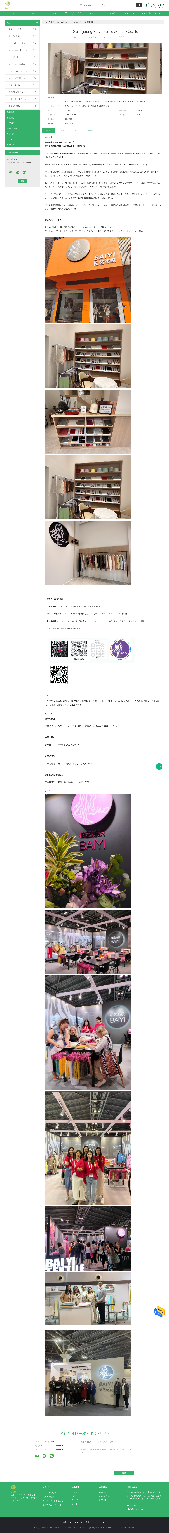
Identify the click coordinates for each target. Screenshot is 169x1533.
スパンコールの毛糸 (22, 64)
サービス (76, 130)
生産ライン (104, 1492)
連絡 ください (130, 13)
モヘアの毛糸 (22, 36)
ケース (9, 139)
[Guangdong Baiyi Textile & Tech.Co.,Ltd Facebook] (146, 5)
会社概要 (48, 130)
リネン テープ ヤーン (22, 99)
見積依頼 (10, 145)
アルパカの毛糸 (22, 29)
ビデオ (53, 13)
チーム (91, 130)
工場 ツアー (92, 13)
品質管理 (111, 13)
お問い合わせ (12, 128)
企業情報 (10, 112)
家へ (15, 13)
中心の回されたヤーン (22, 92)
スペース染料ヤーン (22, 78)
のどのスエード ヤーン (22, 50)
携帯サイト (101, 1522)
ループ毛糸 (22, 57)
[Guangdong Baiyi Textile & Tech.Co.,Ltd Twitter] (153, 5)
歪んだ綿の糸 (22, 85)
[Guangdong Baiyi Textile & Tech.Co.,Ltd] (11, 172)
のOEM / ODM (105, 1496)
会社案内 (10, 118)
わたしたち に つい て (73, 13)
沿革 (62, 130)
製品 (34, 13)
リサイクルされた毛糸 (22, 71)
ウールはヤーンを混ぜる (22, 43)
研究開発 (103, 1500)
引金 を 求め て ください (152, 13)
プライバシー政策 (81, 1522)
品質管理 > (69, 123)
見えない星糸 (22, 106)
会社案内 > (51, 123)
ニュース (10, 134)
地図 (65, 1522)
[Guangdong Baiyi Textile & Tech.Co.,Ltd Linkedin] (161, 5)
